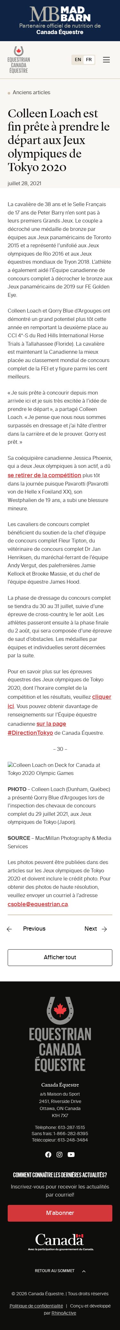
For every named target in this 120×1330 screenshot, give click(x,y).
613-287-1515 (71, 1127)
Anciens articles (31, 93)
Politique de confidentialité (36, 1306)
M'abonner (60, 1213)
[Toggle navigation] (106, 59)
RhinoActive (64, 1313)
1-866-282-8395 (70, 1134)
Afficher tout (60, 958)
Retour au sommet (55, 1271)
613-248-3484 (73, 1140)
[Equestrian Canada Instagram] (59, 1155)
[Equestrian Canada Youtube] (71, 1155)
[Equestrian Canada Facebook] (48, 1155)
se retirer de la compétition (44, 475)
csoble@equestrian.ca (38, 904)
